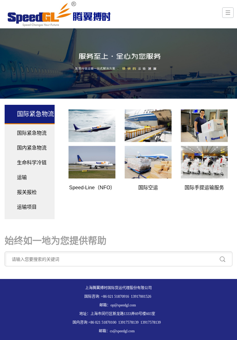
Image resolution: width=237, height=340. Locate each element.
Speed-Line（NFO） (92, 187)
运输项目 (27, 207)
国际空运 (148, 187)
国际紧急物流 (32, 133)
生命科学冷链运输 (32, 170)
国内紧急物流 (32, 147)
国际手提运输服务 (204, 187)
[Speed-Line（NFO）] (92, 143)
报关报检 (27, 192)
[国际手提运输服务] (204, 143)
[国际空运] (148, 143)
